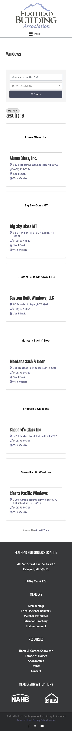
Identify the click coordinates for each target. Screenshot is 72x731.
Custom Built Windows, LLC (32, 298)
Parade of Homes (36, 656)
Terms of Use (24, 720)
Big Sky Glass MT (23, 226)
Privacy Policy (40, 720)
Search (37, 94)
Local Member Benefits (36, 611)
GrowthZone (42, 530)
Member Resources (36, 616)
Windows (12, 110)
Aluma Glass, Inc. (23, 158)
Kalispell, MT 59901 (36, 569)
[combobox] (36, 85)
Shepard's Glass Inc (25, 429)
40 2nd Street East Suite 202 (36, 564)
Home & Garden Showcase (36, 650)
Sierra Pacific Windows (29, 493)
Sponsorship (36, 661)
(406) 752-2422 (36, 581)
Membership (36, 606)
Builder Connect (36, 626)
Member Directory (36, 621)
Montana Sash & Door (27, 361)
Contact (36, 671)
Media (51, 720)
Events (36, 666)
